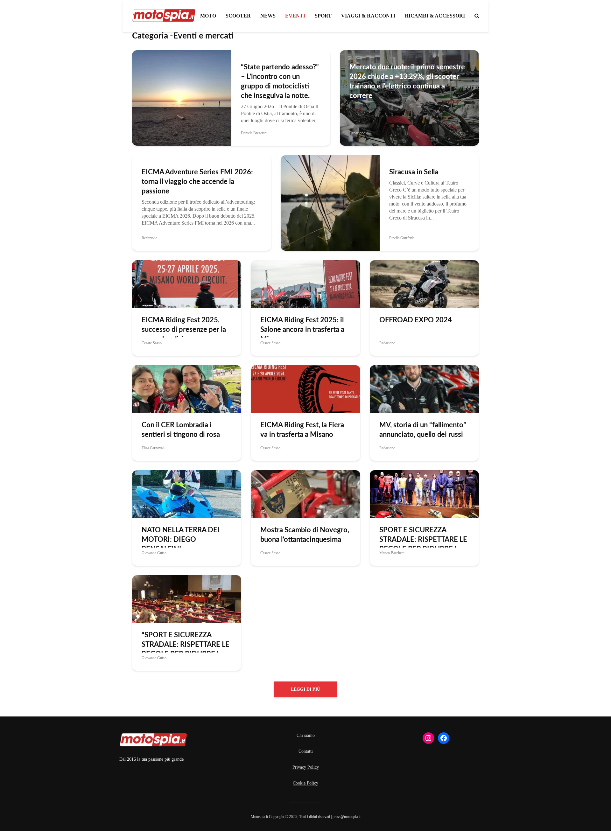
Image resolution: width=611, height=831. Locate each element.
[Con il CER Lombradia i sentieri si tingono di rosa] (186, 388)
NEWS (268, 15)
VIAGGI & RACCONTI (368, 15)
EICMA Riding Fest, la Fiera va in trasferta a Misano (302, 430)
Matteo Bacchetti (391, 553)
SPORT (323, 15)
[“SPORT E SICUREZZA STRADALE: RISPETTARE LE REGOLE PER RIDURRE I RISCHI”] (186, 598)
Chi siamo (306, 735)
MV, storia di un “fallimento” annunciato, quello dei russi (422, 430)
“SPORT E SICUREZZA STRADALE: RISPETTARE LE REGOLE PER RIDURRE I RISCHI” (185, 649)
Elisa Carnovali (153, 448)
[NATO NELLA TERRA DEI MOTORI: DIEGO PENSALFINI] (186, 493)
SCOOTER (238, 15)
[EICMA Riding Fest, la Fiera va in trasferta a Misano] (305, 388)
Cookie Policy (305, 783)
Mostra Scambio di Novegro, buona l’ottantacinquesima (304, 535)
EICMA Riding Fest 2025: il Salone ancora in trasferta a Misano (302, 330)
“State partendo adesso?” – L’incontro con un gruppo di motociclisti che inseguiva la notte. (280, 81)
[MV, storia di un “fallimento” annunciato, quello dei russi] (424, 388)
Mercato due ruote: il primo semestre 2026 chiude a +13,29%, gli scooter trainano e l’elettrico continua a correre (407, 81)
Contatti (305, 751)
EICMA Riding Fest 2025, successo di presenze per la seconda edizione (184, 330)
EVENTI (295, 15)
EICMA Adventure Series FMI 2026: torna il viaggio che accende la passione (197, 182)
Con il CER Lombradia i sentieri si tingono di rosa (181, 430)
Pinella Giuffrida (401, 238)
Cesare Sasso (152, 343)
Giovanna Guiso (154, 553)
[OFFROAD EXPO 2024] (424, 283)
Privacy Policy (305, 767)
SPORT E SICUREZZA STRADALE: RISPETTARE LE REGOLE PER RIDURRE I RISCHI (423, 544)
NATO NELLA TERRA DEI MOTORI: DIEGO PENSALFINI (181, 540)
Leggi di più (305, 689)
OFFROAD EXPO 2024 (415, 320)
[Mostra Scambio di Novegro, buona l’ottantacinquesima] (305, 493)
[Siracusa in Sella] (330, 202)
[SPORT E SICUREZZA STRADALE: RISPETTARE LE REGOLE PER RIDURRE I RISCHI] (424, 493)
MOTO (208, 15)
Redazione (357, 133)
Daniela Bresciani (254, 133)
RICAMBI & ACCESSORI (435, 15)
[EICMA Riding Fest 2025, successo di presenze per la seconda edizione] (186, 283)
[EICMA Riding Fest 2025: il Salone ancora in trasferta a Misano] (305, 283)
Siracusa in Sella (413, 172)
